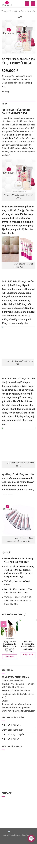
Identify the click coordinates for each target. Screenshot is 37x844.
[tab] (18, 104)
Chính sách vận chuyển (13, 734)
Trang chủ (6, 11)
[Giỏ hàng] (33, 3)
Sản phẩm (19, 11)
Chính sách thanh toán (12, 730)
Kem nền (31, 11)
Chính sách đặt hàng (11, 725)
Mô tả (4, 104)
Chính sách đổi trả (10, 739)
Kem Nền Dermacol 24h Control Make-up (28, 644)
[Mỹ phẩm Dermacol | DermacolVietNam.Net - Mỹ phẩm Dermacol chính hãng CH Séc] (10, 3)
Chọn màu (9, 656)
